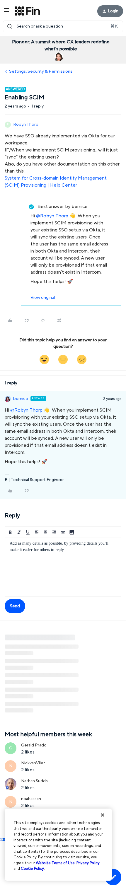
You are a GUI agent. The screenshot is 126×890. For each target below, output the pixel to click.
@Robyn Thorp (52, 216)
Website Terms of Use (55, 863)
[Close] (102, 815)
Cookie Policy (32, 868)
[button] (6, 12)
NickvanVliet (33, 763)
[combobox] (63, 26)
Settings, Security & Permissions (40, 71)
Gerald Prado (34, 745)
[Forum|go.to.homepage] (27, 11)
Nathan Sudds (34, 781)
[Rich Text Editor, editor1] (63, 567)
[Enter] (9, 26)
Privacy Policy (88, 863)
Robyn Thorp (25, 124)
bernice (20, 398)
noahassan (31, 799)
